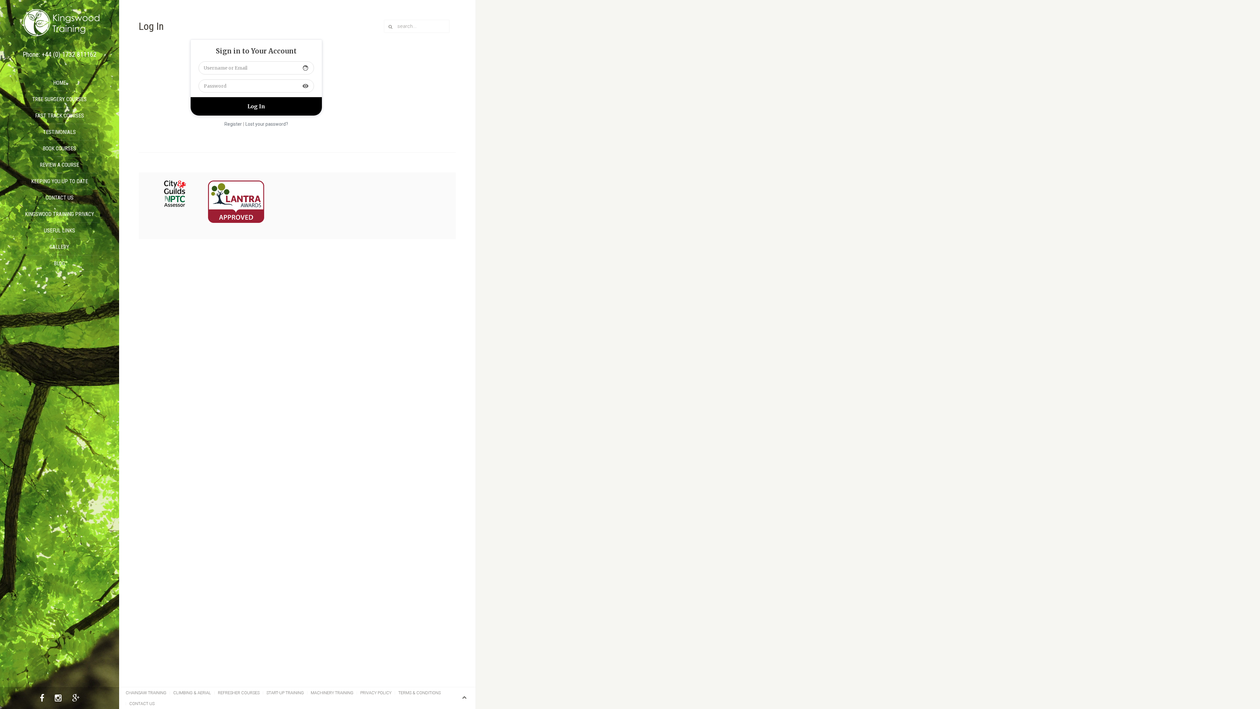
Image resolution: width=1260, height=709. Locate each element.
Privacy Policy (375, 692)
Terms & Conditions (419, 692)
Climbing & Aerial (192, 692)
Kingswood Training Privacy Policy (59, 217)
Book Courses (59, 148)
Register (233, 124)
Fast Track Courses (59, 116)
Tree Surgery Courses (59, 99)
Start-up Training (285, 692)
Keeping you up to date (59, 181)
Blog (59, 263)
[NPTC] (175, 194)
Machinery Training (332, 692)
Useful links (59, 230)
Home (59, 83)
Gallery (59, 247)
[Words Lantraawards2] (236, 202)
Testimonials (59, 132)
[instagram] (58, 699)
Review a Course (59, 165)
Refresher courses (239, 692)
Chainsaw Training (146, 692)
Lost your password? (266, 124)
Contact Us (60, 198)
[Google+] (76, 699)
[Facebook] (42, 699)
